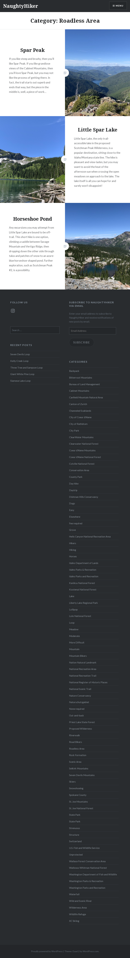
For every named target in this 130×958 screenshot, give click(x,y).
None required (76, 708)
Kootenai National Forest (82, 589)
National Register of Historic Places (88, 682)
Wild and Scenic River (80, 900)
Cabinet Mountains (79, 390)
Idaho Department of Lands (83, 563)
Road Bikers (75, 742)
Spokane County (77, 794)
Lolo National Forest (80, 616)
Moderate (74, 636)
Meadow (73, 629)
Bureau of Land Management (84, 384)
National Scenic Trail (80, 689)
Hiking (72, 549)
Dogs (72, 503)
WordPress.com (91, 951)
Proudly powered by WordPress (47, 951)
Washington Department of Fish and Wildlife (93, 874)
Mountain (74, 649)
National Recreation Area (82, 669)
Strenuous (74, 828)
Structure (74, 834)
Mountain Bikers (78, 655)
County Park (75, 476)
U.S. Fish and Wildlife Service (84, 847)
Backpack (74, 370)
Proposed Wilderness (80, 728)
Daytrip (73, 490)
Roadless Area (76, 748)
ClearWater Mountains (81, 437)
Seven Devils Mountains (82, 775)
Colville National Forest (81, 463)
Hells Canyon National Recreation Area (90, 536)
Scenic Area (75, 761)
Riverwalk (74, 735)
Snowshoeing (76, 788)
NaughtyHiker (20, 6)
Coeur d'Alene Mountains (82, 450)
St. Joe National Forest (81, 808)
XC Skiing (74, 920)
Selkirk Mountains (78, 768)
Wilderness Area (78, 907)
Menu (119, 5)
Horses (73, 556)
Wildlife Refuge (77, 914)
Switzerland (75, 841)
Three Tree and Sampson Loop (26, 367)
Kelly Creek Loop (19, 360)
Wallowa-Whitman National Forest (88, 867)
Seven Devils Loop (20, 354)
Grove (72, 529)
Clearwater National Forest (83, 443)
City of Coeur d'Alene (80, 417)
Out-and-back (76, 715)
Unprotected (76, 854)
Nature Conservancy (80, 695)
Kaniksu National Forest (82, 583)
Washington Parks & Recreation (86, 881)
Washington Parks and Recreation (87, 887)
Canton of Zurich (78, 404)
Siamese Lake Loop (20, 380)
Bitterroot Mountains (80, 377)
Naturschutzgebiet (79, 702)
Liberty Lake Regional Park (83, 602)
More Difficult (76, 642)
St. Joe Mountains (78, 801)
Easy (71, 510)
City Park (74, 430)
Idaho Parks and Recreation (83, 576)
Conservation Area (79, 470)
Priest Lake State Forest (82, 722)
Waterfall (74, 894)
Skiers (72, 781)
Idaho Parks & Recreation (82, 569)
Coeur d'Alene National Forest (85, 457)
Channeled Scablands (80, 410)
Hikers (72, 543)
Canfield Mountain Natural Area (86, 397)
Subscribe (81, 342)
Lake (71, 596)
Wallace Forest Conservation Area (87, 861)
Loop (72, 622)
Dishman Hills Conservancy (83, 496)
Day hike (73, 483)
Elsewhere (74, 516)
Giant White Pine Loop (22, 374)
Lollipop (73, 609)
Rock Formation (77, 755)
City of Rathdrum (78, 423)
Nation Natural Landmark (82, 662)
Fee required (75, 523)
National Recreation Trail (82, 675)
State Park (74, 814)
